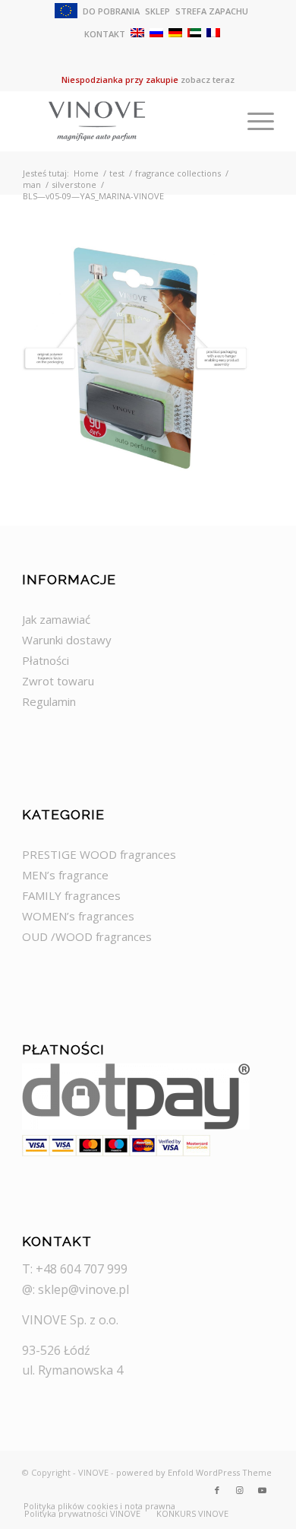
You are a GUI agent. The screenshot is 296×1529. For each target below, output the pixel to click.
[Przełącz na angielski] (137, 33)
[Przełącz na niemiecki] (175, 33)
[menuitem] (66, 12)
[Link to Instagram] (239, 1490)
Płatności (45, 660)
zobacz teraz (208, 79)
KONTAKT (104, 34)
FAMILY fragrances (71, 895)
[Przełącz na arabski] (194, 33)
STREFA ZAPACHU (211, 11)
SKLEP (157, 11)
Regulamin (49, 701)
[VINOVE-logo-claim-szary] (122, 121)
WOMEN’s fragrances (78, 915)
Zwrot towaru (58, 680)
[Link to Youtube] (262, 1490)
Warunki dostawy (67, 639)
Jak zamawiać (56, 619)
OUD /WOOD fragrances (87, 936)
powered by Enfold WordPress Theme (194, 1472)
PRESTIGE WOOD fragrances (99, 854)
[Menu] (253, 121)
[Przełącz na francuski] (213, 33)
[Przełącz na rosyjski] (156, 33)
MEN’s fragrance (65, 874)
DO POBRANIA (111, 11)
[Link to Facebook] (217, 1490)
